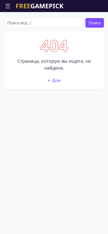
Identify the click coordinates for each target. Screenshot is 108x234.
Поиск (95, 23)
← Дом (54, 80)
